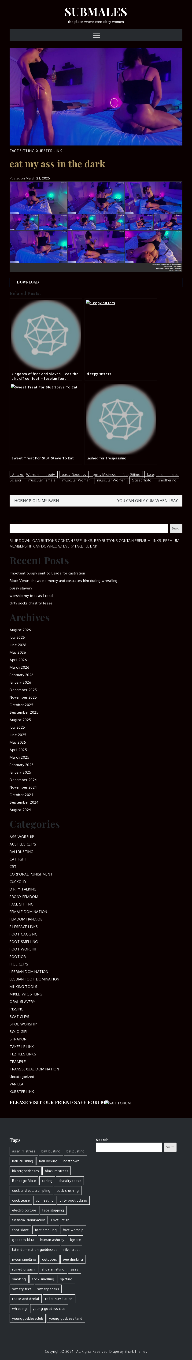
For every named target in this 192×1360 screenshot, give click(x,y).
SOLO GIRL (19, 1031)
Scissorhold (141, 480)
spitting (66, 1279)
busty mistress (104, 475)
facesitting (155, 475)
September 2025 (24, 712)
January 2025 (20, 772)
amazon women (25, 475)
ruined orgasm (24, 1269)
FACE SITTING (22, 151)
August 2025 (20, 720)
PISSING (17, 1009)
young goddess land (65, 1318)
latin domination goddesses (34, 1250)
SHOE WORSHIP (23, 1024)
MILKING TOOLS (23, 986)
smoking (19, 1279)
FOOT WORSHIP (23, 949)
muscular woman (76, 480)
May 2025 (18, 742)
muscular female (42, 480)
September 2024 (24, 802)
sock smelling (43, 1279)
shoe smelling (53, 1269)
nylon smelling (24, 1259)
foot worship (73, 1230)
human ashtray (52, 1240)
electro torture (24, 1210)
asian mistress (23, 1151)
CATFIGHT (18, 859)
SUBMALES (96, 11)
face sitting (131, 475)
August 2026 (20, 630)
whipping (19, 1309)
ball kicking (48, 1161)
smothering (167, 480)
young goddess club (49, 1309)
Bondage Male (24, 1181)
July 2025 (17, 727)
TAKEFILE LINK (22, 1046)
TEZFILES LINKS (23, 1054)
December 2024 (23, 780)
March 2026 (19, 667)
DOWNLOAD (28, 282)
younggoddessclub (27, 1318)
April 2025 (18, 750)
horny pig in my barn (36, 500)
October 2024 (21, 795)
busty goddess (74, 475)
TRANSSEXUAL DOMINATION (34, 1069)
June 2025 (18, 735)
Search (16, 521)
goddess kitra (23, 1240)
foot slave (20, 1230)
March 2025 (19, 757)
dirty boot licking (73, 1200)
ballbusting (75, 1151)
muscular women (111, 480)
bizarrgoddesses (25, 1171)
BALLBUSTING (21, 852)
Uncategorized (22, 1076)
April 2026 (18, 660)
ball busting (51, 1151)
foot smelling (46, 1230)
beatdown (71, 1161)
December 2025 (23, 690)
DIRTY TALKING (23, 889)
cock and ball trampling (31, 1190)
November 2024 (23, 787)
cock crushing (67, 1190)
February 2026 (22, 675)
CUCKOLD (18, 881)
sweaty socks (48, 1289)
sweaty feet (21, 1289)
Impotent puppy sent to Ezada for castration (47, 573)
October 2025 (21, 705)
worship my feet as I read (31, 595)
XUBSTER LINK (49, 151)
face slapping (53, 1210)
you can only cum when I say (147, 500)
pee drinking (73, 1259)
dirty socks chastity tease (31, 603)
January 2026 (20, 682)
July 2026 (17, 637)
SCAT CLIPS (19, 1016)
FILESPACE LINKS (24, 926)
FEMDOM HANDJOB (26, 919)
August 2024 (20, 810)
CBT (13, 866)
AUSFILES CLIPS (23, 844)
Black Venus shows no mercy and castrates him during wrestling (64, 580)
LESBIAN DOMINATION (29, 971)
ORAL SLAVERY (22, 1001)
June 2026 (18, 645)
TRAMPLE (18, 1061)
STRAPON (18, 1039)
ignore (75, 1240)
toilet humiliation (59, 1299)
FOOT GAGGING (23, 934)
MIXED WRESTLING (26, 994)
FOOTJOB (18, 956)
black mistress (56, 1171)
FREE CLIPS (19, 964)
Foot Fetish (60, 1220)
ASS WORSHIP (22, 837)
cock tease (21, 1200)
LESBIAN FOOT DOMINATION (34, 979)
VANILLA (17, 1084)
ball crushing (22, 1161)
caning (47, 1181)
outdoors (49, 1259)
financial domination (28, 1220)
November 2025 (23, 697)
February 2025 (22, 765)
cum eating (45, 1200)
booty (50, 475)
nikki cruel (71, 1250)
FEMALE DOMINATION (28, 911)
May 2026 (18, 652)
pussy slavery (21, 588)
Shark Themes (136, 1351)
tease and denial (25, 1299)
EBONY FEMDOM (24, 896)
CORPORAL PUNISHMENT (31, 874)
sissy (74, 1269)
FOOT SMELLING (24, 941)
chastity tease (70, 1181)
